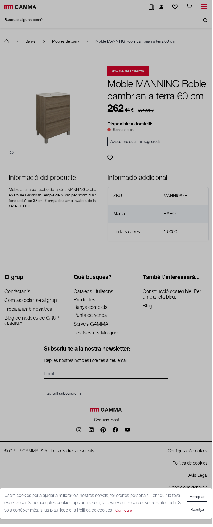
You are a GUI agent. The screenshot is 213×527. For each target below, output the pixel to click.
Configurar (124, 510)
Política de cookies (95, 510)
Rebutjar (197, 510)
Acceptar (197, 497)
